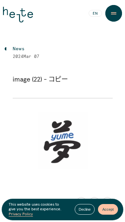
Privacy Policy (21, 214)
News (19, 49)
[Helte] (18, 17)
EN (95, 14)
